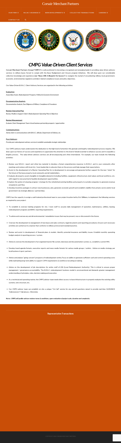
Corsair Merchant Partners (60, 4)
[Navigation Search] (25, 18)
